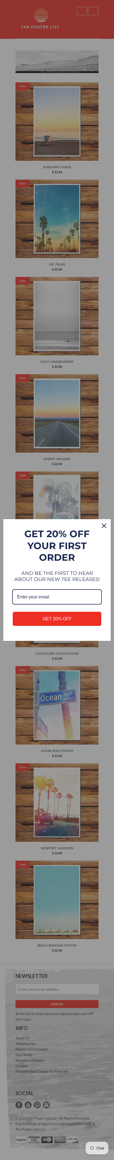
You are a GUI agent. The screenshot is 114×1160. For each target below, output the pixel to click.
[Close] (104, 525)
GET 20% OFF (57, 618)
